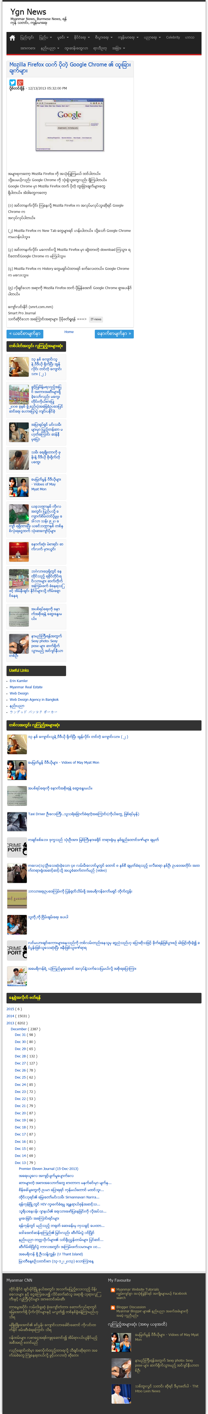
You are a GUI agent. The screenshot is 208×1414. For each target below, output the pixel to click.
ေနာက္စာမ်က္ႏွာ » (114, 334)
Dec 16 (21, 1142)
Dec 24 (21, 1085)
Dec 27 (21, 1063)
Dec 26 (21, 1070)
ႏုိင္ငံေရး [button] (80, 37)
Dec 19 (21, 1120)
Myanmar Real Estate (26, 687)
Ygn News (28, 13)
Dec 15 (21, 1149)
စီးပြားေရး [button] (102, 37)
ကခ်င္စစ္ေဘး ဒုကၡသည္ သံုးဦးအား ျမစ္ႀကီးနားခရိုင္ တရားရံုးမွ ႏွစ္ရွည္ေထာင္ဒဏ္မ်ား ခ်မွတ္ (93, 840)
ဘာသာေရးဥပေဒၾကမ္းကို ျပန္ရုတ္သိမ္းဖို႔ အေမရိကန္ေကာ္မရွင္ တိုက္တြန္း (80, 891)
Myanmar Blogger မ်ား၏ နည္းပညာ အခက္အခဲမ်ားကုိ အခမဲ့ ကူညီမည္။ (152, 1313)
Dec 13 (21, 1163)
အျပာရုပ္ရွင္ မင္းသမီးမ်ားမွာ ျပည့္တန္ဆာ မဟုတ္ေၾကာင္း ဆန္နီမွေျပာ (47, 432)
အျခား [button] (117, 48)
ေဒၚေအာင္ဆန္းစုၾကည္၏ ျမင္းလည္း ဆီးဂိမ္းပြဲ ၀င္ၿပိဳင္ (57, 1233)
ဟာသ (189, 37)
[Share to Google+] (20, 82)
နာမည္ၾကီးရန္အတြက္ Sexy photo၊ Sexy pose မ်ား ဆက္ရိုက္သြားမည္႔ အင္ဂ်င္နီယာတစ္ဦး (36, 646)
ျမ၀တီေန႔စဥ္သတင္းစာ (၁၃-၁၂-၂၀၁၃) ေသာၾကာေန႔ (56, 1261)
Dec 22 (21, 1099)
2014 (10, 1016)
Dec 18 (21, 1127)
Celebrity (173, 37)
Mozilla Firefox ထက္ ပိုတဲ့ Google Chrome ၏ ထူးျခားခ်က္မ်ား (70, 68)
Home (69, 332)
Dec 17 (21, 1134)
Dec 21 (21, 1106)
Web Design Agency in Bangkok (34, 700)
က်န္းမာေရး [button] (127, 37)
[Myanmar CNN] (12, 37)
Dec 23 (21, 1092)
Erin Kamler (19, 681)
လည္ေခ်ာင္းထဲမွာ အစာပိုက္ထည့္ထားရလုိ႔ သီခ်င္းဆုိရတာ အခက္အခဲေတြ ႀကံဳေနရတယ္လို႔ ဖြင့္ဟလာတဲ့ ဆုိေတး (53, 1353)
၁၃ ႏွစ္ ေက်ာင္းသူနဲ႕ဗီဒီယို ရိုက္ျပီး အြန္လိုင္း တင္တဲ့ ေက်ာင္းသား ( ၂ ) (46, 367)
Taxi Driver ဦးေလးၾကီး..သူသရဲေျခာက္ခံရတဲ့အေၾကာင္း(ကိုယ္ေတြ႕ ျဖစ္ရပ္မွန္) (83, 814)
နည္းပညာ (17, 706)
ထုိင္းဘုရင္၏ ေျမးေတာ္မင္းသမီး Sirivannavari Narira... (59, 1197)
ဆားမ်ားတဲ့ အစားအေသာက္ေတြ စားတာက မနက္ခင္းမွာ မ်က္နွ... (65, 1183)
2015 (10, 1009)
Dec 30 (21, 1042)
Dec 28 (21, 1056)
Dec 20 (21, 1113)
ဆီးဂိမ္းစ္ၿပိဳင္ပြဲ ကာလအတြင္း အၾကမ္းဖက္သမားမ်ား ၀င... (60, 1247)
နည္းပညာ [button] (49, 48)
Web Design (19, 693)
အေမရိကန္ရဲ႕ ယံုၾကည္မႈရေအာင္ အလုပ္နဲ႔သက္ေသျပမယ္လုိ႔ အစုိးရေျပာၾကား (82, 969)
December (19, 1029)
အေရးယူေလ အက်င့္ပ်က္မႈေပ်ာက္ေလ (46, 1176)
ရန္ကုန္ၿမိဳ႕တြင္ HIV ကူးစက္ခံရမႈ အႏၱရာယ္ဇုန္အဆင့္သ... (59, 1204)
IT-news (96, 320)
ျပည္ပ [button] (44, 37)
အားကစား (28, 48)
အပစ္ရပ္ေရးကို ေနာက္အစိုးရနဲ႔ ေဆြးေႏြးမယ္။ (46, 614)
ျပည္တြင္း (27, 37)
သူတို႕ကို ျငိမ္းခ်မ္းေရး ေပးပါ (48, 917)
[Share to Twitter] (12, 82)
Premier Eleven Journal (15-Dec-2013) (48, 1169)
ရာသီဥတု (100, 48)
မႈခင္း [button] (61, 37)
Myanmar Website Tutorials (137, 1289)
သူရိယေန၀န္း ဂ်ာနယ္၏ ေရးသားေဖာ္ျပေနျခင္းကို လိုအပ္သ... (62, 1211)
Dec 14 (21, 1156)
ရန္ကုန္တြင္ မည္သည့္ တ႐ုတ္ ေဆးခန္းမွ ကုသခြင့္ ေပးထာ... (62, 1226)
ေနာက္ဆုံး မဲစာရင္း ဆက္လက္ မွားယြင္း (47, 547)
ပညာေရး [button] (151, 37)
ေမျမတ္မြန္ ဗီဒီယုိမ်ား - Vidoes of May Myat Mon (46, 484)
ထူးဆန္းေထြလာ (76, 48)
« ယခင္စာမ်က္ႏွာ (25, 334)
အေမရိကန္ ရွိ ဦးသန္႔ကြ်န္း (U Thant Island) (51, 1254)
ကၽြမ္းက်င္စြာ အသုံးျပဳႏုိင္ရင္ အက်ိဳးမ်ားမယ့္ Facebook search (151, 1296)
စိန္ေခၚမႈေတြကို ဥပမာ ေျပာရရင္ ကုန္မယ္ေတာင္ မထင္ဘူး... (61, 1190)
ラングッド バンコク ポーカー (34, 712)
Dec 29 (21, 1049)
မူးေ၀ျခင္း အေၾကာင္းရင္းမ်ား (39, 1218)
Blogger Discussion (131, 1307)
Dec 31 (21, 1035)
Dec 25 (21, 1077)
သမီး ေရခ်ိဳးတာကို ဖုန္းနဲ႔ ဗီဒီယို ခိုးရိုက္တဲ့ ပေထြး (46, 457)
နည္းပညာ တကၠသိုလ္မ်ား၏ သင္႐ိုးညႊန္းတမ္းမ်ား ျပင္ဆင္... (61, 1240)
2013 (10, 1023)
